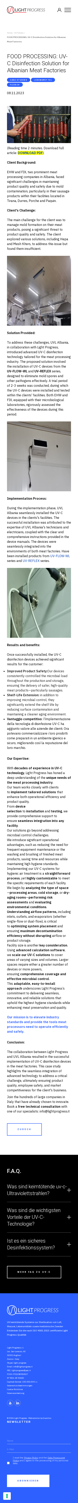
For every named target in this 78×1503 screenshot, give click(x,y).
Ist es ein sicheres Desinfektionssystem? (31, 1244)
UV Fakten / (19, 33)
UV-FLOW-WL (60, 556)
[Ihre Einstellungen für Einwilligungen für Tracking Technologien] (7, 1496)
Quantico (47, 1418)
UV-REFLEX (31, 561)
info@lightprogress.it (23, 1366)
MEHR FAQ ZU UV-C (34, 1272)
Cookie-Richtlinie (15, 1389)
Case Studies (18, 80)
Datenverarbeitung (15, 1393)
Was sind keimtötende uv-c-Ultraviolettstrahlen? (37, 1190)
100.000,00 (27, 1381)
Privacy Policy (31, 1457)
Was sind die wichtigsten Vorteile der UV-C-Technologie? (34, 1217)
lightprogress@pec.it (21, 1370)
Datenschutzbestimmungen (19, 1385)
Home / (10, 33)
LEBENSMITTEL (43, 80)
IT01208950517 (20, 1374)
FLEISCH (15, 85)
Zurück (24, 1129)
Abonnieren (28, 1480)
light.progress (20, 1363)
